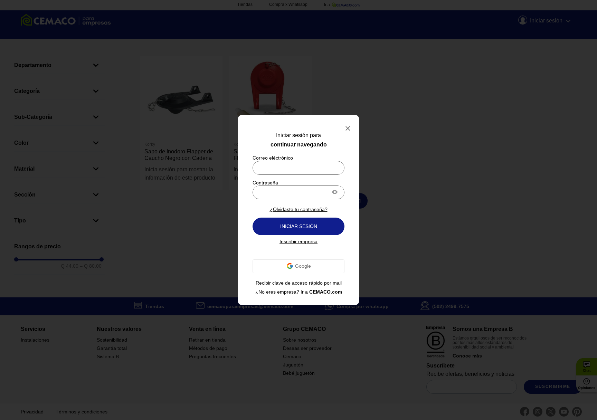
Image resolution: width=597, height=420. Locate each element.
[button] (335, 192)
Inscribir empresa (298, 241)
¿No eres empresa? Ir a (298, 292)
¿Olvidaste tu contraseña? (299, 209)
